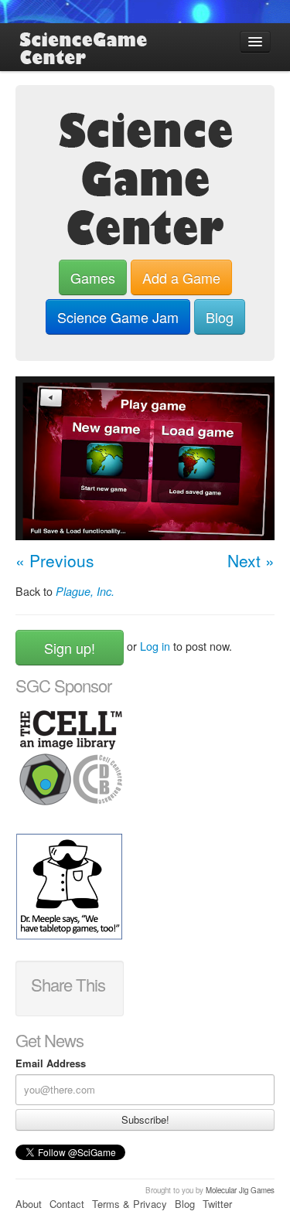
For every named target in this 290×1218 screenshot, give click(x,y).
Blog (220, 317)
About (28, 1203)
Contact (66, 1203)
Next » (251, 560)
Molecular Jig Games (240, 1190)
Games (92, 277)
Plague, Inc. (85, 591)
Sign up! (69, 648)
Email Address (50, 1063)
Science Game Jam (118, 317)
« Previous (54, 560)
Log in (155, 646)
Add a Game (181, 277)
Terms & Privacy (129, 1203)
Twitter (217, 1203)
